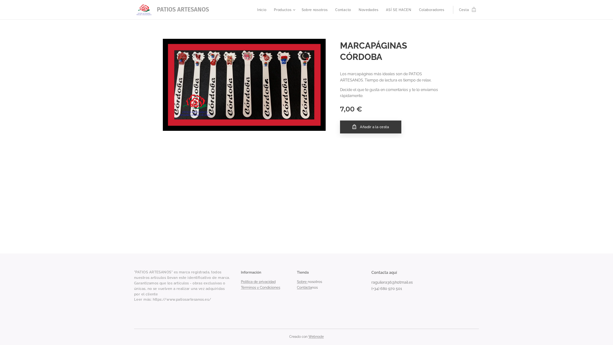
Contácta (304, 287)
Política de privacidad (258, 282)
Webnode (316, 337)
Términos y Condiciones (260, 287)
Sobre (302, 282)
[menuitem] (263, 10)
